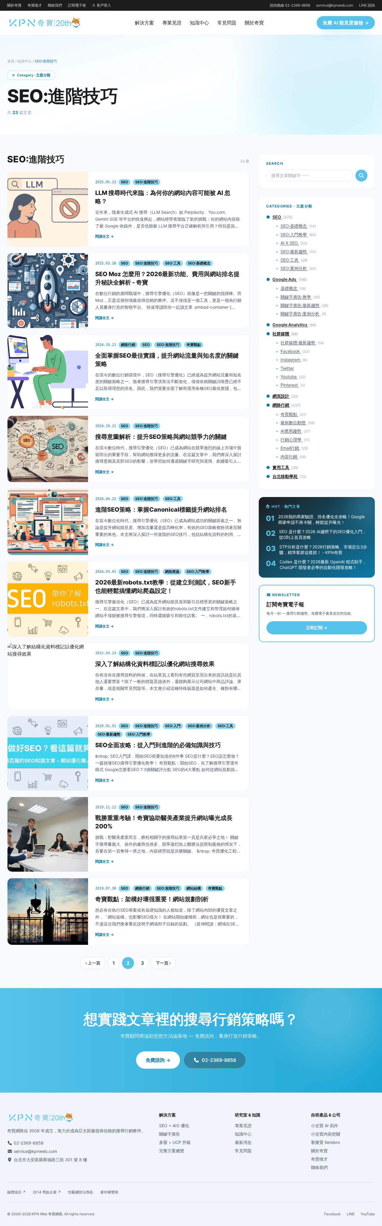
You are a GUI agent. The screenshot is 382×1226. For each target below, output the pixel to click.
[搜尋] (361, 175)
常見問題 (226, 23)
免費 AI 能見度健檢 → (346, 23)
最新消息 (243, 1142)
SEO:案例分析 (294, 268)
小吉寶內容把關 (325, 1133)
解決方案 (144, 23)
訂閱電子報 (77, 5)
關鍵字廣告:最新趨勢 (301, 305)
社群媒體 (281, 333)
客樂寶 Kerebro (325, 1142)
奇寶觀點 (289, 414)
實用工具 (281, 467)
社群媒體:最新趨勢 (298, 342)
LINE (351, 1214)
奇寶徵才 (34, 5)
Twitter (287, 368)
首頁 (10, 61)
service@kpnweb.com (334, 5)
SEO (277, 216)
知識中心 (199, 23)
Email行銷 (290, 447)
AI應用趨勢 (291, 430)
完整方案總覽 (171, 1150)
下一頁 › (163, 962)
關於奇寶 (14, 5)
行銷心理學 (292, 439)
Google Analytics (290, 324)
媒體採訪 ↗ (16, 1192)
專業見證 (171, 23)
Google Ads (284, 279)
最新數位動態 (294, 422)
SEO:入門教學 (294, 234)
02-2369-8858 (219, 1060)
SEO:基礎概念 (294, 225)
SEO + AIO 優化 (174, 1125)
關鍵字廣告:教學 (296, 296)
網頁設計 (281, 396)
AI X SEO (290, 242)
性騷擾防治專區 (80, 1192)
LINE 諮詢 (367, 5)
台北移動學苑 (285, 476)
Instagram (291, 359)
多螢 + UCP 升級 (175, 1142)
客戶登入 (104, 5)
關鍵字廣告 (169, 1133)
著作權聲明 (109, 1192)
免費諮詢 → (158, 1060)
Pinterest (290, 384)
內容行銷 (289, 456)
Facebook (291, 351)
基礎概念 (289, 288)
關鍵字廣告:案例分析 (301, 313)
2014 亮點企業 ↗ (47, 1192)
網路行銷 (281, 404)
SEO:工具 (290, 259)
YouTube (368, 1214)
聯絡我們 (55, 5)
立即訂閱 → (316, 627)
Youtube (289, 376)
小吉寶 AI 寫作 (324, 1125)
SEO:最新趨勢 (294, 251)
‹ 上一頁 (92, 962)
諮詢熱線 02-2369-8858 (290, 5)
